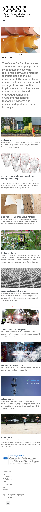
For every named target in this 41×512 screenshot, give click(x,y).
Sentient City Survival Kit (12, 365)
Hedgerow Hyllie (8, 253)
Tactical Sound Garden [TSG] (13, 329)
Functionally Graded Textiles (13, 291)
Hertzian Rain (7, 437)
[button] (4, 19)
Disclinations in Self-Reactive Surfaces (18, 217)
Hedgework (6, 140)
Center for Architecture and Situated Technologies (17, 15)
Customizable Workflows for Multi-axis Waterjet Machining (18, 177)
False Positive (7, 399)
